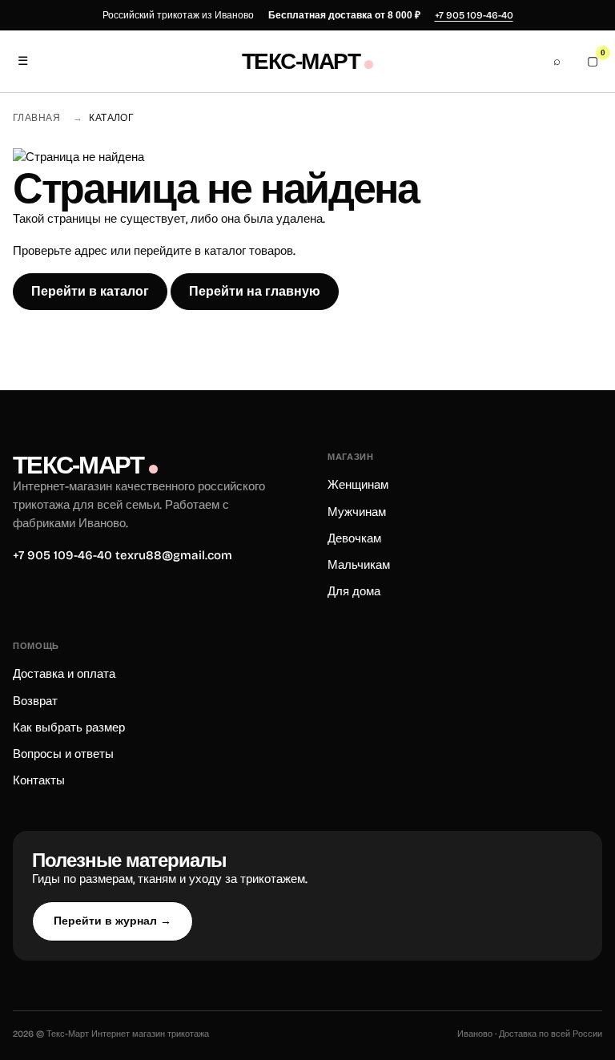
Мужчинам (357, 512)
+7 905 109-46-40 (474, 15)
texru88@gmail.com (173, 555)
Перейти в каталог (90, 291)
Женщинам (358, 485)
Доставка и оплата (64, 674)
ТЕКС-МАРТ (301, 61)
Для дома (354, 591)
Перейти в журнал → (112, 920)
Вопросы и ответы (63, 754)
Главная (36, 117)
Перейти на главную (254, 291)
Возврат (35, 701)
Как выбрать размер (69, 727)
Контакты (39, 780)
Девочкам (354, 538)
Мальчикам (359, 565)
